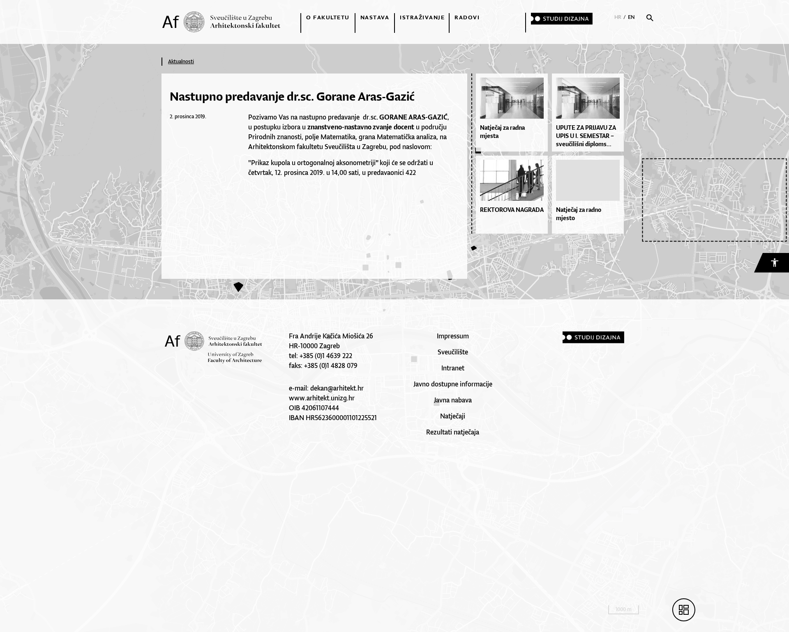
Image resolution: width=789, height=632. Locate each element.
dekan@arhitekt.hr (337, 388)
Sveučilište (453, 351)
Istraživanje (422, 17)
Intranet (452, 367)
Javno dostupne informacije (452, 383)
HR (617, 17)
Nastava (375, 17)
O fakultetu (328, 17)
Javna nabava (453, 399)
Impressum (453, 335)
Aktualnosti (181, 61)
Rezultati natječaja (452, 432)
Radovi (467, 17)
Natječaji (452, 416)
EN (631, 17)
